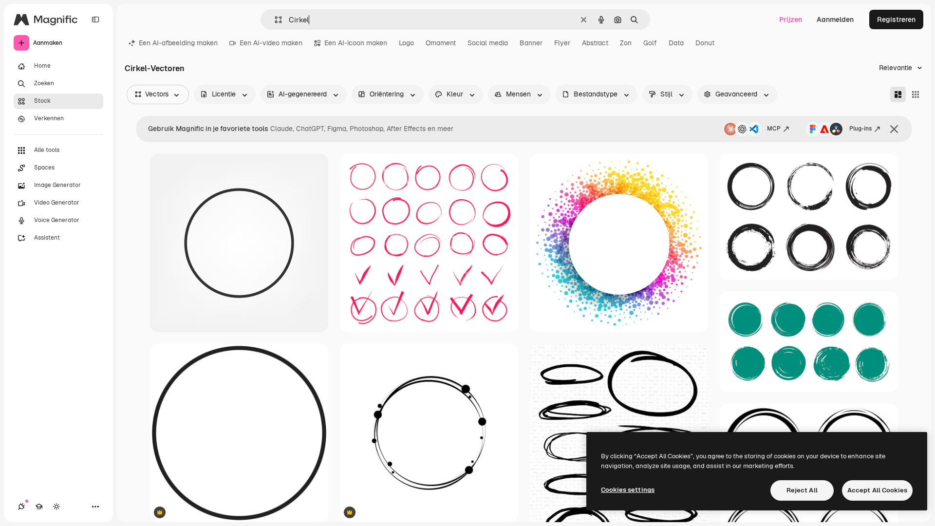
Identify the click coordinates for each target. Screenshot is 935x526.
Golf (650, 42)
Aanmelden (835, 19)
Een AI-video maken (271, 42)
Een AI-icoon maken (355, 42)
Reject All (802, 490)
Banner (531, 42)
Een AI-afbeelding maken (178, 42)
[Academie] (39, 506)
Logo (406, 42)
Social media (488, 42)
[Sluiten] (894, 129)
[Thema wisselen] (56, 506)
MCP (774, 128)
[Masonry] (898, 94)
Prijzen (790, 19)
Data (676, 42)
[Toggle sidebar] (95, 19)
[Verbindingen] (21, 506)
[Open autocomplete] (274, 19)
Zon (626, 42)
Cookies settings (627, 490)
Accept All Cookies (877, 490)
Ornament (441, 42)
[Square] (915, 94)
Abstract (595, 42)
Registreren (896, 19)
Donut (704, 42)
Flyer (562, 42)
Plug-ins (860, 128)
